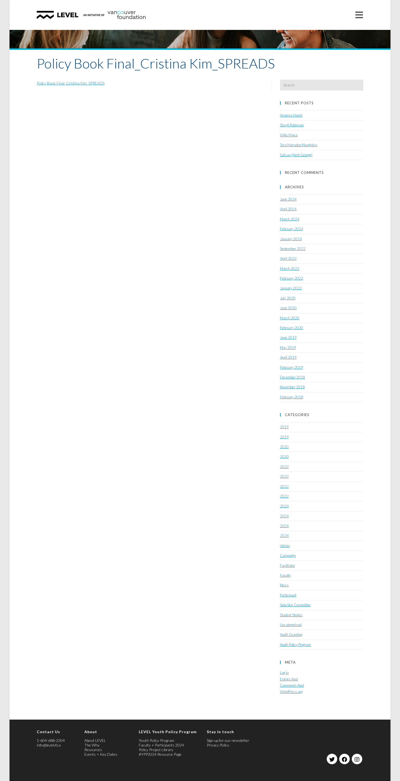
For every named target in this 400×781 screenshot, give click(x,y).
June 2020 (288, 308)
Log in (284, 672)
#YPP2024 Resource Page (160, 754)
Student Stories (291, 615)
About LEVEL (95, 740)
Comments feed (292, 685)
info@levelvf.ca (49, 745)
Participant (288, 595)
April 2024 (288, 209)
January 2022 (291, 288)
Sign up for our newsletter (228, 740)
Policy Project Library (156, 749)
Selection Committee (295, 605)
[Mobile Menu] (359, 15)
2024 (284, 506)
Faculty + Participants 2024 (161, 745)
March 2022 (289, 268)
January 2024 (291, 239)
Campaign (288, 555)
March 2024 (289, 219)
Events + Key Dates (100, 754)
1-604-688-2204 (51, 740)
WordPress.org (291, 691)
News (284, 585)
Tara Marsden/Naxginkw (298, 145)
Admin (285, 545)
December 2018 (292, 377)
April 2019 (288, 357)
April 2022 (288, 258)
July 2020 (288, 298)
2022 (284, 466)
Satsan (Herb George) (296, 155)
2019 (284, 427)
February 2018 (291, 397)
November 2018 (292, 387)
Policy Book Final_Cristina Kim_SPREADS (70, 83)
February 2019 (291, 367)
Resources (93, 749)
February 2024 (291, 229)
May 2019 (288, 347)
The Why (92, 745)
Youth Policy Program (295, 644)
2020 (284, 447)
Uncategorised (290, 625)
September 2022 (293, 248)
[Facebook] (344, 759)
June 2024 (288, 199)
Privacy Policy (218, 745)
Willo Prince (289, 135)
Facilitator (287, 565)
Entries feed (289, 679)
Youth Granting (291, 634)
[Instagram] (357, 759)
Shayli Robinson (292, 125)
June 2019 (288, 337)
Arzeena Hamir (291, 115)
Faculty (285, 575)
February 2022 (291, 278)
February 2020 (291, 328)
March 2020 (289, 318)
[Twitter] (332, 759)
